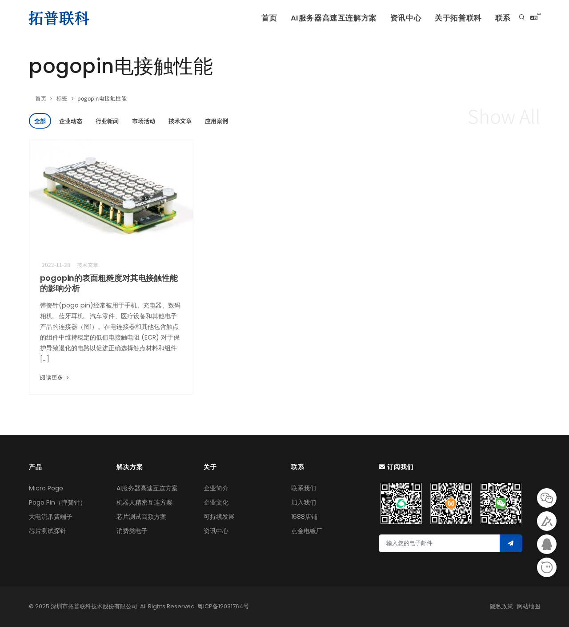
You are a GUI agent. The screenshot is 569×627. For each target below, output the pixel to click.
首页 (269, 18)
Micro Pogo (46, 488)
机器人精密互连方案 (144, 502)
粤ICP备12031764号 (223, 606)
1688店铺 (304, 516)
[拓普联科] (61, 17)
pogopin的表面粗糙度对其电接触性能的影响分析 (109, 283)
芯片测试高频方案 (141, 516)
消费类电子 (132, 530)
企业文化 (216, 502)
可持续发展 (219, 516)
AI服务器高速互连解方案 (334, 18)
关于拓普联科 (458, 18)
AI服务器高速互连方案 (147, 488)
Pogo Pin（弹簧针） (57, 502)
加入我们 (303, 502)
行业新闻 (107, 121)
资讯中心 (405, 18)
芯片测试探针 (47, 530)
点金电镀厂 (306, 530)
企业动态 (70, 121)
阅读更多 (52, 377)
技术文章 (180, 121)
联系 (503, 18)
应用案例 (216, 121)
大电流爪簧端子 (50, 516)
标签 (62, 98)
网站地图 (528, 606)
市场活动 (143, 121)
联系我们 (303, 488)
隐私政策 (501, 606)
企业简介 (216, 488)
